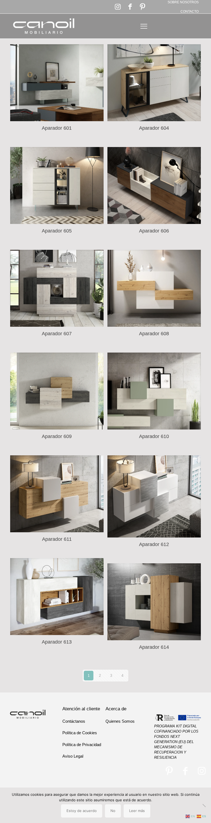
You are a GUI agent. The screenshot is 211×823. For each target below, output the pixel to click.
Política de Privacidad (81, 744)
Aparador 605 (57, 231)
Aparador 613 (57, 642)
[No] (204, 805)
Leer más (137, 810)
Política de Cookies (79, 732)
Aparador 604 (154, 128)
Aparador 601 (57, 128)
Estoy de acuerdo (81, 810)
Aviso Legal (72, 756)
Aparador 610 (154, 436)
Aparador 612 (154, 544)
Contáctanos (73, 721)
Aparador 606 (154, 231)
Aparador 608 (154, 333)
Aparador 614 (154, 647)
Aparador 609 (57, 436)
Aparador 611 (57, 539)
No (112, 810)
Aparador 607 (57, 333)
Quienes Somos (120, 721)
